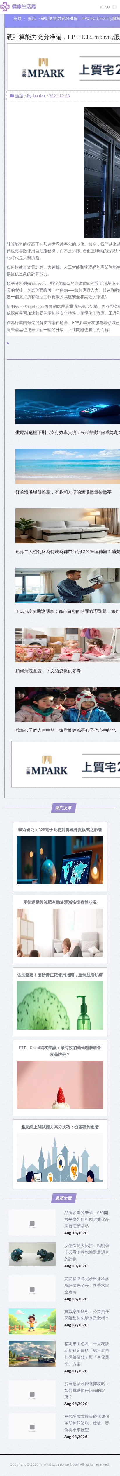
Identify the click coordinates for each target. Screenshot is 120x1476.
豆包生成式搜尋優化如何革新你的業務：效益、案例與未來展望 (86, 1423)
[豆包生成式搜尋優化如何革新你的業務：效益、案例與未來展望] (32, 1426)
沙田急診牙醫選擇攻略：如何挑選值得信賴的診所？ (86, 1390)
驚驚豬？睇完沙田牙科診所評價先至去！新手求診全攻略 (86, 1285)
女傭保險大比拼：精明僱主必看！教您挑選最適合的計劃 (86, 1252)
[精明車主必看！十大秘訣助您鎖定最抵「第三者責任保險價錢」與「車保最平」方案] (32, 1354)
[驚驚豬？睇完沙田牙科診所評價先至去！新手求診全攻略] (32, 1288)
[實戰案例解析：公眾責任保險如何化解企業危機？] (32, 1321)
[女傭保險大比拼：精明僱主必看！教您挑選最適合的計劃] (32, 1255)
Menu (105, 7)
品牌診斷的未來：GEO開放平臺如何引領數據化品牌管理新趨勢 (86, 1219)
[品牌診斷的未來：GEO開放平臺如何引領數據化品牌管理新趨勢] (32, 1222)
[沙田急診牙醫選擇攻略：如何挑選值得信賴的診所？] (32, 1393)
